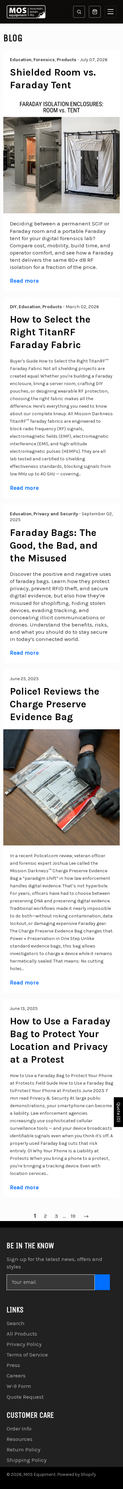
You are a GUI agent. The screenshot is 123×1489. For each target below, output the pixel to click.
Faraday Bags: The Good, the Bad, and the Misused (54, 545)
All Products (22, 1333)
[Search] (79, 12)
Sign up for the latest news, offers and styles (54, 1262)
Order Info (19, 1428)
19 (73, 1216)
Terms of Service (27, 1354)
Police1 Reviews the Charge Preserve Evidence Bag (54, 704)
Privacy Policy (24, 1344)
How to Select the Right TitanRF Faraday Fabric (50, 332)
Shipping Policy (27, 1460)
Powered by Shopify (76, 1474)
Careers (16, 1375)
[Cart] (95, 12)
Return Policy (23, 1449)
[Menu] (110, 12)
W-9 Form (19, 1386)
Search (16, 1323)
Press (13, 1365)
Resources (19, 1439)
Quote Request (25, 1396)
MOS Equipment (40, 1474)
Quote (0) (118, 1112)
